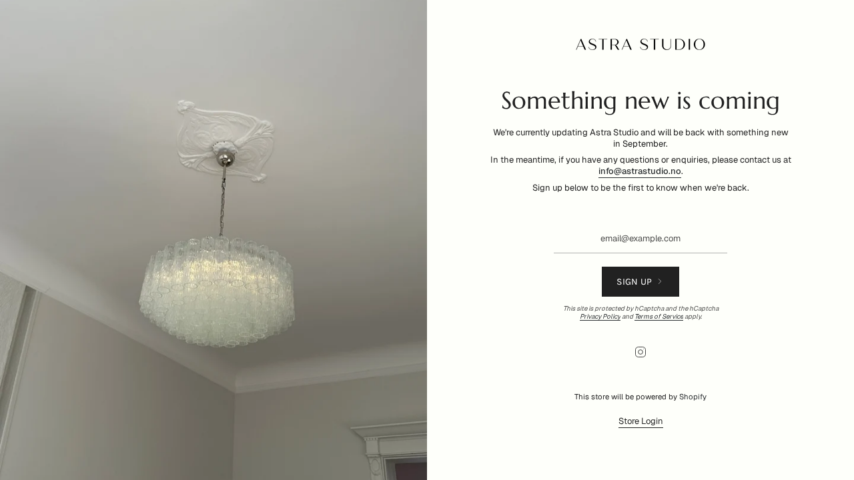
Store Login (640, 421)
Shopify (693, 396)
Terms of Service (658, 316)
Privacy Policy (600, 316)
